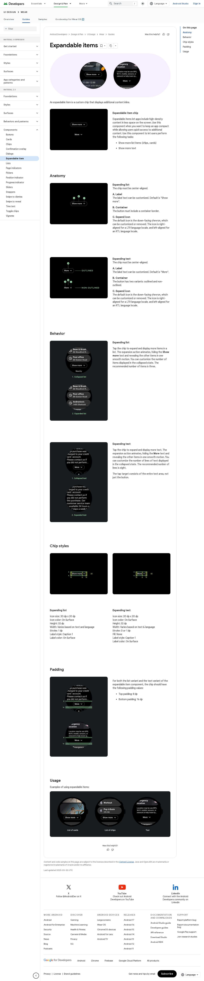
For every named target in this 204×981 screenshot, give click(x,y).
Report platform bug (186, 920)
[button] (17, 46)
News (46, 939)
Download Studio (159, 937)
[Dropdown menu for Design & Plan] (72, 3)
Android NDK (157, 942)
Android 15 (129, 929)
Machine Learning (79, 924)
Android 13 (129, 939)
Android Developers (58, 34)
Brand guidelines (72, 974)
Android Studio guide (161, 923)
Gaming (74, 920)
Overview (9, 19)
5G (71, 943)
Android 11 (129, 948)
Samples (42, 19)
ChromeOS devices (106, 929)
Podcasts (48, 948)
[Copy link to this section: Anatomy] (68, 176)
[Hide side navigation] (36, 976)
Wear (24, 12)
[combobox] (123, 3)
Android (48, 920)
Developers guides (159, 927)
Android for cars (105, 934)
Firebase (109, 960)
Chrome (95, 960)
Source (47, 934)
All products (153, 960)
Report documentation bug (188, 925)
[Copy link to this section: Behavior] (68, 334)
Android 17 (129, 920)
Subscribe (167, 973)
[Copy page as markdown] (111, 45)
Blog (46, 943)
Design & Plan (61, 3)
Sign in (196, 3)
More (82, 3)
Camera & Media (78, 934)
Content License (126, 862)
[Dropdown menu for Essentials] (46, 3)
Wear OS (101, 924)
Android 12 (129, 943)
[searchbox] (20, 28)
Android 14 (129, 934)
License (57, 974)
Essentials (36, 3)
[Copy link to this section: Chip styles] (72, 546)
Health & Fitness (77, 929)
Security (48, 929)
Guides (26, 19)
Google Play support (186, 932)
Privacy (73, 939)
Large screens (104, 920)
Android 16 (129, 924)
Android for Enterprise (54, 924)
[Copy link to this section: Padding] (67, 670)
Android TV (102, 939)
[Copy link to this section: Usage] (64, 781)
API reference (157, 932)
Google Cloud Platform (130, 960)
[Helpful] (163, 34)
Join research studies (187, 936)
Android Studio (181, 3)
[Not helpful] (168, 34)
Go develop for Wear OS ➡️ (69, 19)
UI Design (10, 12)
